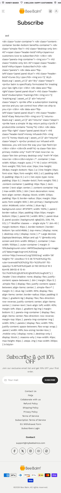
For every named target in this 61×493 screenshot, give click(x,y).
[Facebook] (14, 451)
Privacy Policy (30, 412)
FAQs (30, 395)
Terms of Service (30, 416)
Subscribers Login (30, 428)
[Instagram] (30, 451)
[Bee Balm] (30, 468)
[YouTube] (38, 451)
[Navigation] (3, 11)
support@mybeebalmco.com (30, 443)
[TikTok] (46, 451)
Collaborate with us (30, 399)
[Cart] (50, 11)
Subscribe (50, 380)
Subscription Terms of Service (30, 420)
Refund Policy (31, 403)
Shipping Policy (30, 407)
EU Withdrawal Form (30, 424)
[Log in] (56, 11)
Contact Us (30, 391)
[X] (22, 451)
